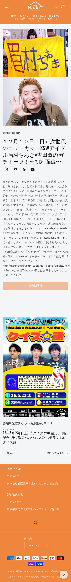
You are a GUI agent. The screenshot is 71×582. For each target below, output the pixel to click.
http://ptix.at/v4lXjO (43, 228)
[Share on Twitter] (7, 170)
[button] (7, 6)
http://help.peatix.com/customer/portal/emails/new (36, 265)
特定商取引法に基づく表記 (54, 577)
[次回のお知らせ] (64, 18)
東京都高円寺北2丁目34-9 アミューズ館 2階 (33, 509)
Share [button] (10, 453)
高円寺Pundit (22, 571)
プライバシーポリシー (18, 577)
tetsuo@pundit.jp (53, 237)
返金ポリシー (57, 571)
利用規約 (35, 577)
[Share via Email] (33, 170)
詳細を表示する (55, 453)
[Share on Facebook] (16, 170)
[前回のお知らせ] (6, 18)
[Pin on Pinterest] (24, 170)
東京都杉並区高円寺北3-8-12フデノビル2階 (33, 483)
